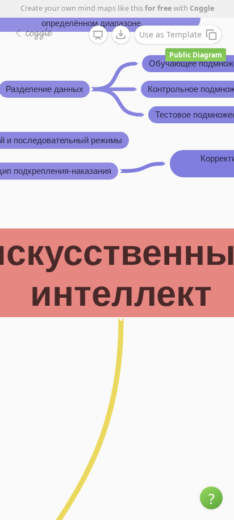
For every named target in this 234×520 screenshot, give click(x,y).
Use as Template (170, 34)
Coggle (202, 8)
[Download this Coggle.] (121, 35)
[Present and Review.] (98, 35)
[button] (211, 497)
